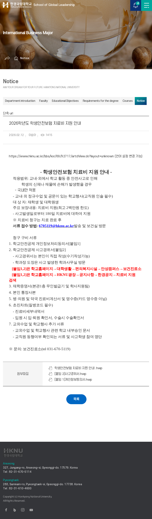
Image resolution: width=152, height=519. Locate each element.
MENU (146, 5)
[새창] (6, 510)
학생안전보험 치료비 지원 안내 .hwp (78, 368)
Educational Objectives (65, 101)
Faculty (43, 101)
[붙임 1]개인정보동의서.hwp (73, 379)
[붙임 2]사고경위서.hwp (70, 374)
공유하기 (7, 58)
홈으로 (16, 58)
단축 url (8, 113)
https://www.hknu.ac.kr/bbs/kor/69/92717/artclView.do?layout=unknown (61, 156)
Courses (128, 101)
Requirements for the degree (100, 101)
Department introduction (20, 101)
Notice (24, 58)
